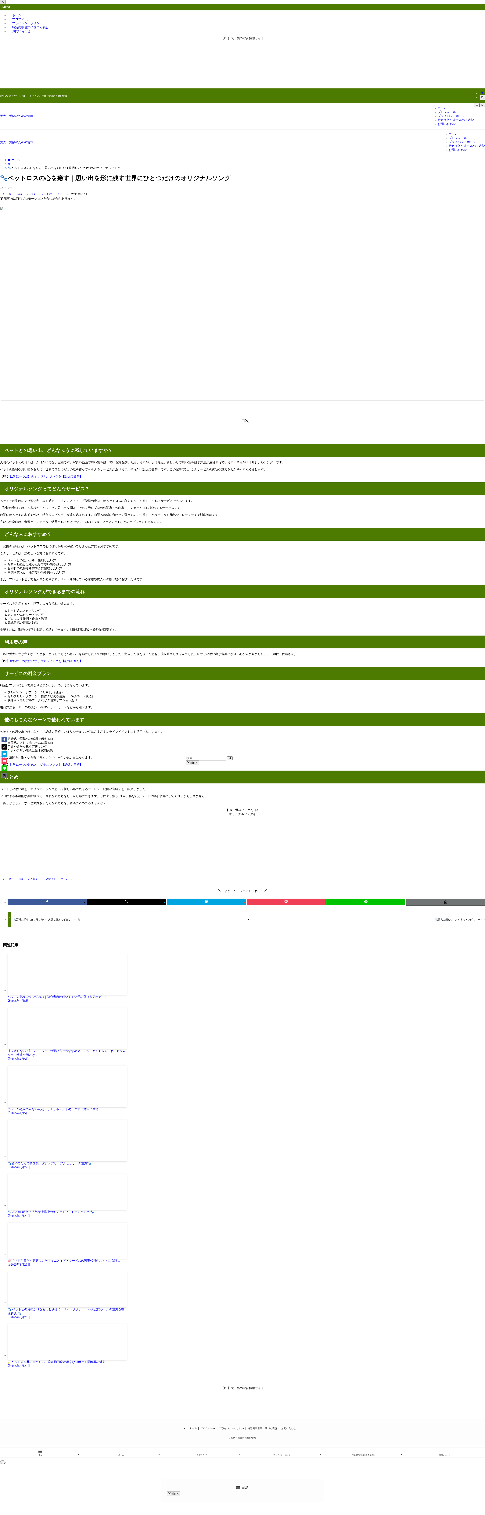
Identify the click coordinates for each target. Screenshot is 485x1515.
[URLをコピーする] (445, 902)
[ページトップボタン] (2, 1462)
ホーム (193, 1428)
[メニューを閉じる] (2, 2)
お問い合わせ (21, 31)
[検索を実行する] (230, 758)
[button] (47, 902)
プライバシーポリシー (231, 1428)
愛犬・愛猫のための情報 (16, 116)
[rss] (482, 93)
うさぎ (19, 194)
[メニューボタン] (477, 105)
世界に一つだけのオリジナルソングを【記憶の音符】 (46, 476)
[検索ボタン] (482, 105)
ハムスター (32, 194)
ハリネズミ (47, 194)
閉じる (194, 762)
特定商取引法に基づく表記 (262, 1428)
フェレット (63, 194)
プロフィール (207, 1428)
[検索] (482, 97)
